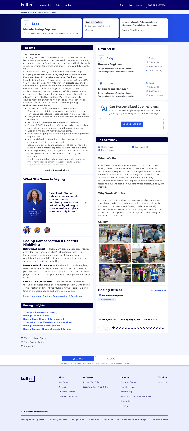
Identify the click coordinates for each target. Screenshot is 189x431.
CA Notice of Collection (159, 420)
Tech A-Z (124, 406)
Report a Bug (126, 391)
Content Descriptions (68, 396)
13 (151, 328)
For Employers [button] (157, 5)
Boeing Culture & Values (36, 315)
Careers (62, 387)
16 (160, 328)
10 (141, 328)
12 (147, 328)
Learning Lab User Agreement (32, 420)
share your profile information (98, 363)
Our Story (63, 382)
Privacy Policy (93, 420)
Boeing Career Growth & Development (43, 319)
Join (131, 5)
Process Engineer (110, 64)
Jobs (58, 5)
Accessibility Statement (58, 420)
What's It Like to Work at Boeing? (41, 312)
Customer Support (128, 382)
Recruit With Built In (92, 382)
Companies (45, 5)
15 (157, 328)
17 (163, 328)
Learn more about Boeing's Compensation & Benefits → (52, 296)
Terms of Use (108, 420)
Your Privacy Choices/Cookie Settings (131, 420)
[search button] (122, 5)
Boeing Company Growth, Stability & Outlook (47, 329)
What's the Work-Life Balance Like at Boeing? (47, 322)
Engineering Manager (113, 89)
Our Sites (162, 382)
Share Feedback (127, 387)
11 (144, 328)
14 (154, 328)
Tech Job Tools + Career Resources (135, 396)
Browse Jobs (126, 401)
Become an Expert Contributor (96, 387)
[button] (27, 230)
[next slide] (107, 327)
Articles (68, 5)
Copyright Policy (77, 420)
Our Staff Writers (67, 391)
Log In (139, 5)
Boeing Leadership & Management (41, 325)
